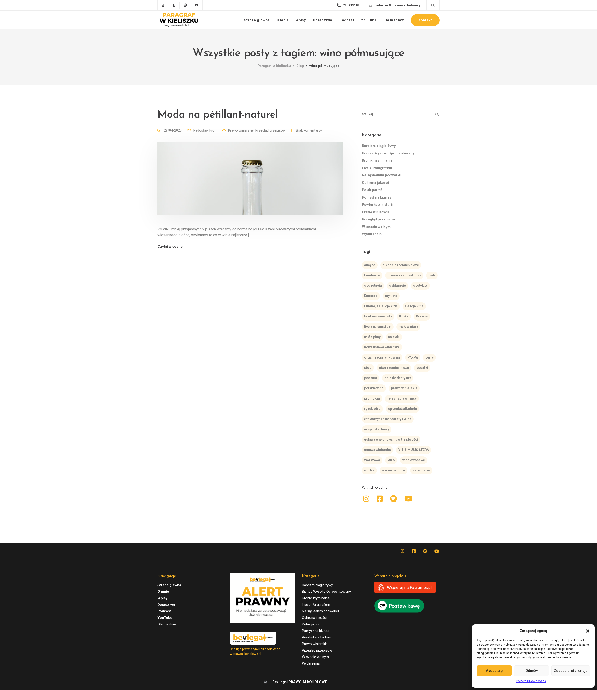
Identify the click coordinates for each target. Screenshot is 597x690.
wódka (369, 470)
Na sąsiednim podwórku (381, 175)
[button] (587, 631)
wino (391, 460)
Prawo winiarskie (241, 130)
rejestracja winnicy (402, 398)
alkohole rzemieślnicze (401, 265)
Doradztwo (322, 20)
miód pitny (372, 337)
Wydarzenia (372, 234)
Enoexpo (371, 296)
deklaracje (397, 285)
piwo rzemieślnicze (394, 367)
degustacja (373, 285)
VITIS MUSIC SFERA (413, 450)
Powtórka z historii (377, 204)
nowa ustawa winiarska (382, 347)
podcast (370, 378)
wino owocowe (413, 460)
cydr (431, 275)
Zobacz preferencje (570, 671)
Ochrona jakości (375, 183)
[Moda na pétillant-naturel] (250, 184)
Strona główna (257, 20)
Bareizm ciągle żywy (379, 146)
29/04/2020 (173, 130)
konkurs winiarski (378, 316)
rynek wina (372, 409)
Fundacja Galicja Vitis (381, 306)
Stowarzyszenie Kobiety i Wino (387, 419)
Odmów (531, 671)
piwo (367, 367)
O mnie (283, 20)
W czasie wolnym (376, 227)
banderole (372, 275)
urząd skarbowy (376, 429)
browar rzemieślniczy (404, 275)
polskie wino (374, 388)
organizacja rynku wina (382, 357)
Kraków (422, 316)
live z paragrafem (377, 326)
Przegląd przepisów (270, 130)
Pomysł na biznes (376, 197)
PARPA (412, 357)
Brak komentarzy (309, 130)
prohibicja (372, 398)
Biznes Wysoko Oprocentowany (388, 153)
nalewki (394, 337)
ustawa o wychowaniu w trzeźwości (391, 439)
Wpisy (301, 20)
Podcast (346, 20)
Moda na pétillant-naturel (217, 115)
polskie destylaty (398, 378)
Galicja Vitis (414, 306)
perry (429, 357)
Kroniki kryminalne (377, 160)
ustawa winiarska (377, 450)
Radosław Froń (204, 130)
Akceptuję (494, 671)
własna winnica (393, 470)
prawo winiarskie (404, 388)
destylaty (420, 285)
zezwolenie (421, 470)
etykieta (391, 296)
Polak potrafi (372, 190)
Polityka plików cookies (531, 681)
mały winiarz (408, 326)
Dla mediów (393, 20)
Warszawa (372, 460)
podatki (422, 367)
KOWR (404, 316)
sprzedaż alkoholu (402, 409)
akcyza (369, 265)
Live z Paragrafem (377, 168)
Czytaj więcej (168, 246)
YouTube (368, 20)
